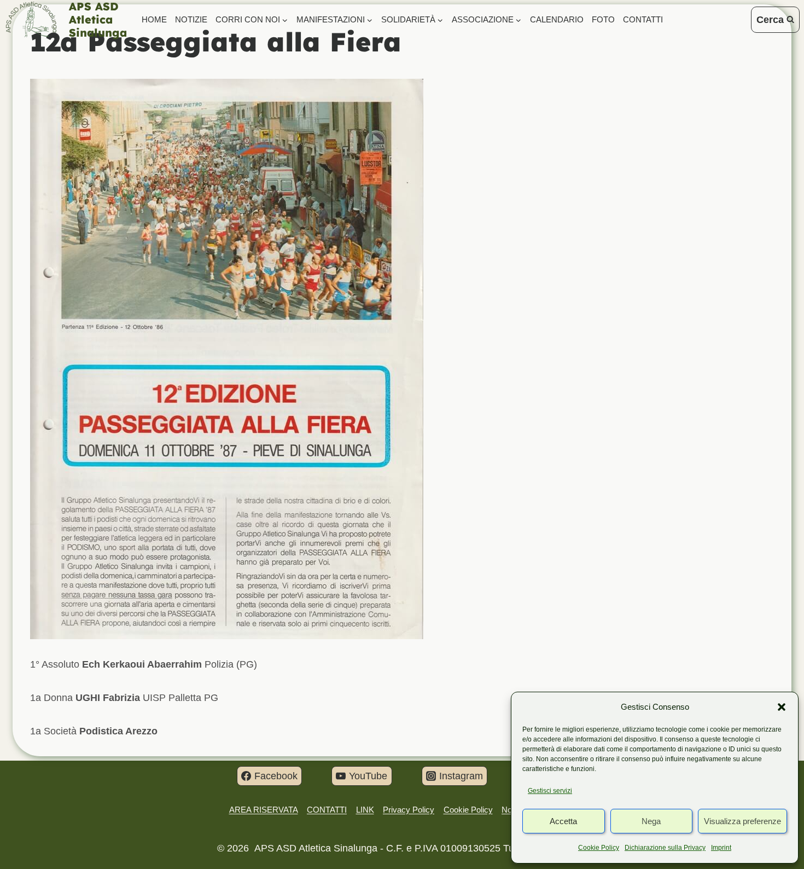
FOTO (603, 19)
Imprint (721, 847)
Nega (651, 821)
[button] (781, 707)
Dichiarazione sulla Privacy (665, 847)
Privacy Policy (408, 809)
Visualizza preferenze (742, 821)
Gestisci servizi (550, 791)
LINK (365, 809)
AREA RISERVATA (263, 809)
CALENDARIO (557, 19)
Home (154, 19)
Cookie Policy (598, 847)
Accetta (563, 821)
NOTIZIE (191, 19)
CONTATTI (643, 19)
